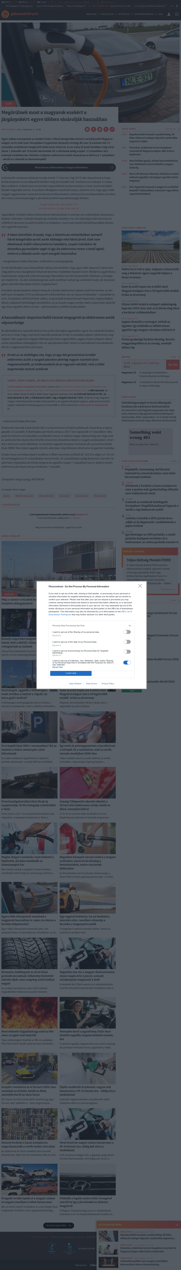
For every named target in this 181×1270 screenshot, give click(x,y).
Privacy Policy (108, 683)
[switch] (127, 632)
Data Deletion (75, 683)
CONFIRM (71, 673)
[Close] (141, 586)
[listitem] (91, 625)
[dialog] (91, 635)
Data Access (91, 683)
